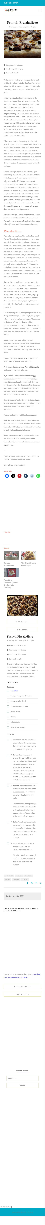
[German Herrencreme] (11, 555)
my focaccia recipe (23, 319)
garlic (19, 876)
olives (7, 879)
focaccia (15, 690)
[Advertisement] (22, 505)
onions (16, 879)
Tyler (34, 27)
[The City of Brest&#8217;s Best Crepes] (28, 555)
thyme (25, 879)
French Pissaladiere (20, 636)
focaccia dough (18, 792)
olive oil (28, 876)
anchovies (9, 876)
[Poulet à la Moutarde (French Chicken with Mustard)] (11, 572)
